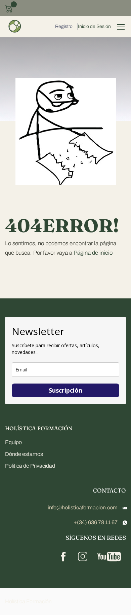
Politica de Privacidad (30, 466)
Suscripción (65, 390)
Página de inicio (93, 253)
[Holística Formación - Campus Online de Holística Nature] (15, 26)
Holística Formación (28, 601)
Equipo (13, 442)
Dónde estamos (24, 454)
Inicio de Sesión (94, 26)
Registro (64, 26)
